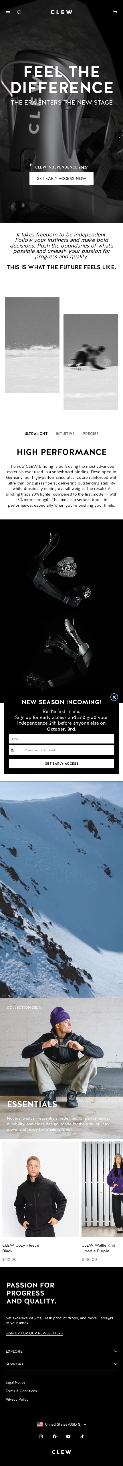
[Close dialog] (114, 697)
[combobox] (16, 749)
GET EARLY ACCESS (61, 763)
